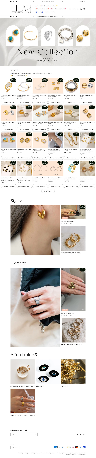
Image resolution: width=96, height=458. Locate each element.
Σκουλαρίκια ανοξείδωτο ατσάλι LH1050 (87, 123)
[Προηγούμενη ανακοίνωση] (33, 1)
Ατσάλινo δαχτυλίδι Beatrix (67, 313)
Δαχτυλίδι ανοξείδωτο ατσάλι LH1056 (86, 96)
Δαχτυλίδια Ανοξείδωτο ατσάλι (70, 344)
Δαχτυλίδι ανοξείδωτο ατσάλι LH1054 (55, 123)
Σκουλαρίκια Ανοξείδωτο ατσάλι (71, 253)
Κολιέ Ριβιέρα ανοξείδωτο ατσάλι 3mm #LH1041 (39, 178)
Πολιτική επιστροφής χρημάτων (48, 453)
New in (63, 386)
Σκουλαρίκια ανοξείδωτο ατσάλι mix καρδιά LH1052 (40, 123)
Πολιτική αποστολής (81, 453)
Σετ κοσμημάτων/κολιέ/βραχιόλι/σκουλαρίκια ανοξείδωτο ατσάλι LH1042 (23, 179)
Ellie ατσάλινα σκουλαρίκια (67, 221)
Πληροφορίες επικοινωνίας (71, 454)
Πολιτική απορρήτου (60, 453)
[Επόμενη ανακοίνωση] (62, 1)
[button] (49, 5)
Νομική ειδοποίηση (82, 454)
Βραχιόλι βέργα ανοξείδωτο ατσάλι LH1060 (23, 96)
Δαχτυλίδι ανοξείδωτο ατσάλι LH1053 (24, 123)
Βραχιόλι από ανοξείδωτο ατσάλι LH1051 (70, 123)
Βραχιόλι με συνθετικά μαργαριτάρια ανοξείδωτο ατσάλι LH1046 (54, 151)
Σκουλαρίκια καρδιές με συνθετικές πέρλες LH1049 (39, 150)
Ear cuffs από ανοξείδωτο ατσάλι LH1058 (54, 96)
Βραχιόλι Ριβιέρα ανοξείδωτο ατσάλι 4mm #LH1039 (55, 178)
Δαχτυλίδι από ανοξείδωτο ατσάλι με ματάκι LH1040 (70, 178)
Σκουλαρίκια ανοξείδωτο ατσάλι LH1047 (24, 150)
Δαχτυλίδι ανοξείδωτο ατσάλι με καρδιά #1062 (8, 96)
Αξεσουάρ (39, 386)
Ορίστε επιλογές (24, 102)
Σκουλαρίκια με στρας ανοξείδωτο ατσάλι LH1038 (86, 178)
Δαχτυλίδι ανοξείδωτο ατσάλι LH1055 (8, 123)
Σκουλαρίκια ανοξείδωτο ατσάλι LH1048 (8, 150)
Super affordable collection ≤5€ (21, 415)
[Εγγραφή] (35, 434)
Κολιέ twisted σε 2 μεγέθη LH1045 (70, 150)
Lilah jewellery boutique (25, 453)
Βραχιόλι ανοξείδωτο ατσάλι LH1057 (70, 96)
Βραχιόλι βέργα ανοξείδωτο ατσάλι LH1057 (39, 96)
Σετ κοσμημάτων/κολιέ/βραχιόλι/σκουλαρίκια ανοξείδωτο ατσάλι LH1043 (7, 179)
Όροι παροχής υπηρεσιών (70, 453)
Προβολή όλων (48, 191)
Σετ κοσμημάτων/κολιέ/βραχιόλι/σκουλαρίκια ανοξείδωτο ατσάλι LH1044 (86, 151)
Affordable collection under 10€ (21, 386)
